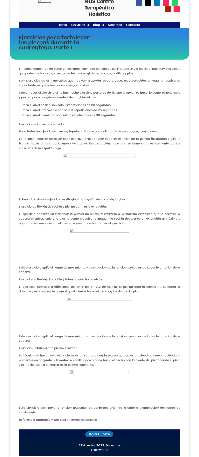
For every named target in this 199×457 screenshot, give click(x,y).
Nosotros (115, 25)
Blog (96, 25)
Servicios (78, 25)
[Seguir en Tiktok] (177, 9)
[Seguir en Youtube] (168, 9)
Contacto (133, 25)
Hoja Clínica (99, 434)
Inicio (63, 25)
